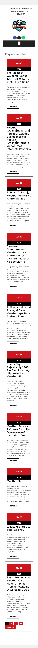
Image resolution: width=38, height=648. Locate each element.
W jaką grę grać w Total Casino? (18, 528)
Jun (17, 118)
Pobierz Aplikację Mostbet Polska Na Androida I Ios (19, 195)
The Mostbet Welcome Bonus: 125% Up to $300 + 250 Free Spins (18, 77)
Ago (18, 63)
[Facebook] (15, 37)
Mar (17, 517)
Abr (17, 355)
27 (21, 118)
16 (21, 63)
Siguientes (10, 627)
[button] (19, 43)
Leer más (14, 106)
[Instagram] (19, 37)
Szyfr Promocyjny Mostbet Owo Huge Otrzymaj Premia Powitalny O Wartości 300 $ (18, 583)
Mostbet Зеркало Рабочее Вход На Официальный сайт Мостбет (18, 431)
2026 (19, 69)
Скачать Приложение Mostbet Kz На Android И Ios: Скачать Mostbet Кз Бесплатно (18, 254)
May (18, 298)
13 (21, 623)
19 (21, 417)
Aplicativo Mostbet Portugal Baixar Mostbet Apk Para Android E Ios (19, 312)
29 (21, 298)
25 (21, 355)
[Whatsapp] (23, 37)
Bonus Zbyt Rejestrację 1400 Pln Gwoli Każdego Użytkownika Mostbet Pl (19, 370)
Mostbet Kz (14, 481)
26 (21, 183)
